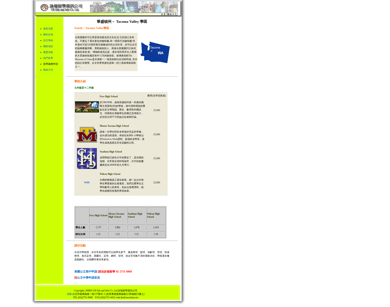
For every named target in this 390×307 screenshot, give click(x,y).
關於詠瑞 (48, 34)
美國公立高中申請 (85, 271)
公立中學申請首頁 (88, 277)
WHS (87, 182)
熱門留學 (48, 58)
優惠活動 (48, 52)
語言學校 (48, 40)
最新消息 (48, 28)
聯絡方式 (48, 69)
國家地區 (48, 46)
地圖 (69, 294)
